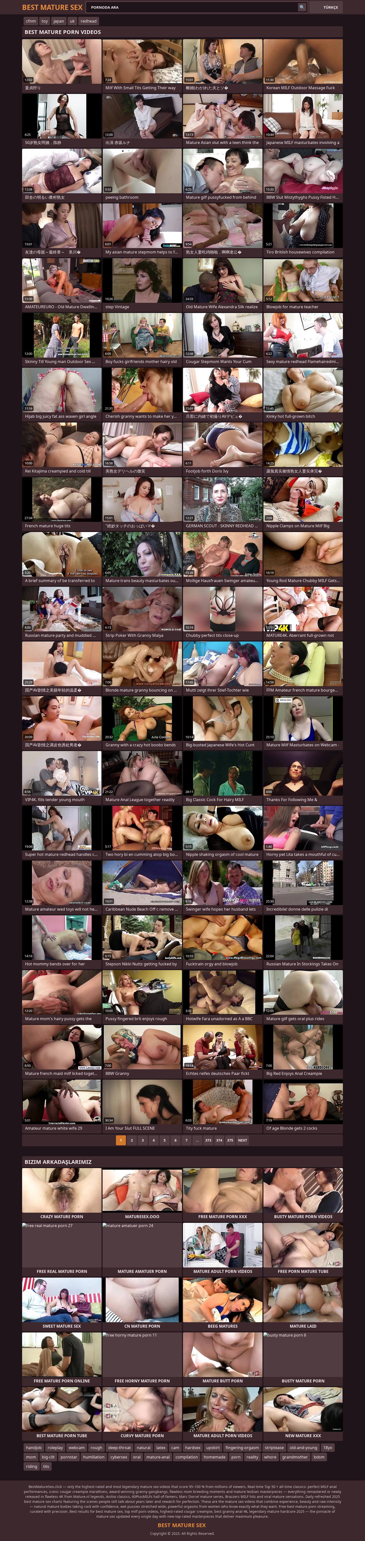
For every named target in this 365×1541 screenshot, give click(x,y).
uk (72, 21)
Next (242, 1140)
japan (59, 21)
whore (270, 1457)
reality (252, 1457)
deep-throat (119, 1447)
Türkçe (331, 7)
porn (236, 1457)
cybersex (118, 1457)
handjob (34, 1447)
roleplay (55, 1447)
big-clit (48, 1457)
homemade (214, 1457)
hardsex (192, 1447)
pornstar (69, 1457)
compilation (187, 1457)
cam (175, 1447)
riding (31, 1466)
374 (219, 1140)
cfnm (31, 21)
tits (46, 1466)
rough (96, 1447)
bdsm (319, 1457)
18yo (327, 1447)
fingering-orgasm (242, 1447)
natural (143, 1447)
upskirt (213, 1447)
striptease (274, 1447)
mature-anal (158, 1457)
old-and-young (303, 1447)
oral (137, 1457)
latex (160, 1447)
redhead (89, 21)
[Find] (302, 7)
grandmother (295, 1457)
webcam (77, 1447)
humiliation (94, 1457)
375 (230, 1140)
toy (45, 21)
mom (31, 1457)
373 (208, 1140)
